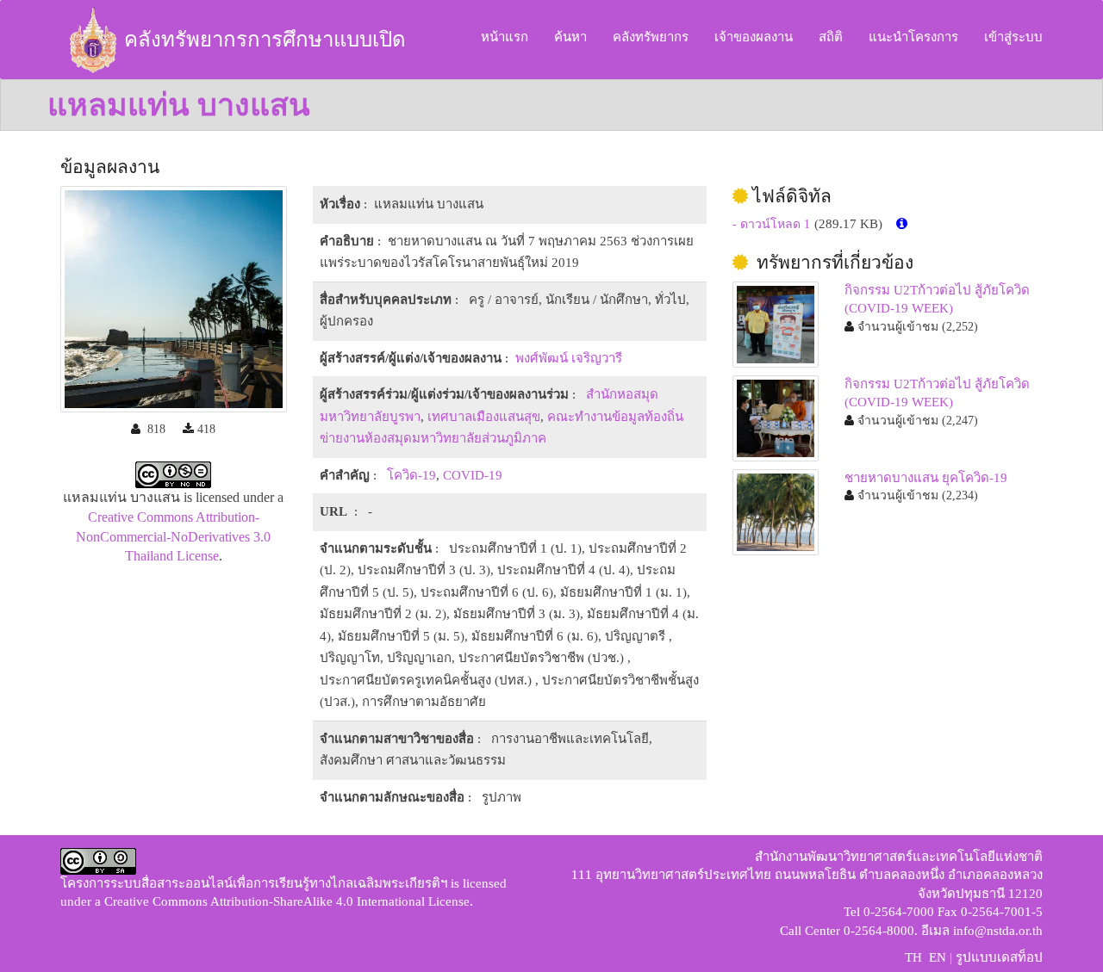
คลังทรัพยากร (651, 37)
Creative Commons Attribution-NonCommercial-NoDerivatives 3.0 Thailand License (173, 537)
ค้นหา (570, 37)
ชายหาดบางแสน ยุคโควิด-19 (925, 478)
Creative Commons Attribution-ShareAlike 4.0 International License (287, 901)
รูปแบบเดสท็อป (999, 957)
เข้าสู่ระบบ (1013, 37)
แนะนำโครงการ (913, 37)
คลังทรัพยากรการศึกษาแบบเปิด (265, 39)
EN (937, 957)
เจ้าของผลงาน (753, 37)
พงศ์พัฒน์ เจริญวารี (568, 358)
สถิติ (831, 37)
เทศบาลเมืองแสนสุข (483, 417)
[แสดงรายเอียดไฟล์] (901, 224)
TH (913, 957)
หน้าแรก (504, 37)
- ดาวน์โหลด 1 (771, 224)
